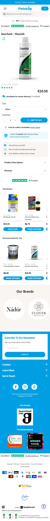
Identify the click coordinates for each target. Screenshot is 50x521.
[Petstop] (25, 8)
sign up (25, 354)
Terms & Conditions (37, 464)
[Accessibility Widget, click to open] (43, 506)
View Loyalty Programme (19, 136)
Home (3, 31)
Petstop (17, 464)
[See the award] (14, 441)
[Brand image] (14, 309)
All (10, 31)
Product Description (13, 162)
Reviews (8, 170)
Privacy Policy (25, 464)
